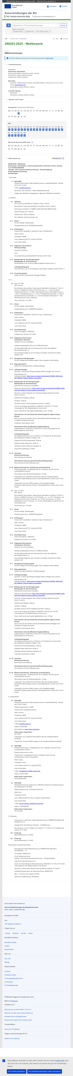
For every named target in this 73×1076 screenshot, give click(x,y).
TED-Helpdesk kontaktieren (13, 924)
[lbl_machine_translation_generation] (32, 142)
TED (6, 38)
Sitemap (7, 962)
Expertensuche (29, 31)
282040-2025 (49, 58)
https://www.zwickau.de (32, 729)
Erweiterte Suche (18, 31)
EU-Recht (7, 971)
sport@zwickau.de (20, 85)
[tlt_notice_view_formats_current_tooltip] (63, 158)
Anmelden (53, 6)
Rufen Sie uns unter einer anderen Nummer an (19, 1013)
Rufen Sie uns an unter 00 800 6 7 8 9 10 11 (18, 1009)
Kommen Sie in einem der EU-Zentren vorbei (18, 1020)
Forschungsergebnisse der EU (14, 978)
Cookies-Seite (60, 1060)
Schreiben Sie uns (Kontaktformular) (15, 1016)
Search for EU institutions (12, 1029)
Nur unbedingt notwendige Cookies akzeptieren (45, 1071)
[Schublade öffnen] (7, 52)
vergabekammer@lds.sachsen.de (29, 771)
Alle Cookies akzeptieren (16, 1071)
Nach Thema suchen (42, 31)
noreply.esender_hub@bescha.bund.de (31, 803)
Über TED (8, 958)
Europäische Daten (10, 975)
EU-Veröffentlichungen (11, 985)
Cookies (7, 946)
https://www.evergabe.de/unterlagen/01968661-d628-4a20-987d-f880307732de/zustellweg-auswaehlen (38, 377)
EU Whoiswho (9, 982)
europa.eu (14, 1001)
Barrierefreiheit (9, 949)
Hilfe (6, 920)
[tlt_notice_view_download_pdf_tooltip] (9, 129)
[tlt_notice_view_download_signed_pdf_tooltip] (19, 113)
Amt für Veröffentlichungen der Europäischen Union (21, 907)
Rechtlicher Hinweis (10, 942)
